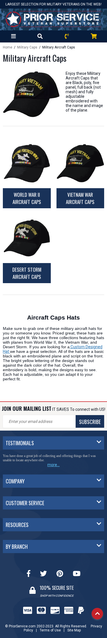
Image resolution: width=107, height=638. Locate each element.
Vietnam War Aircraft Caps (80, 198)
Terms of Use (50, 630)
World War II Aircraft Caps (27, 198)
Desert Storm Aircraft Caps (26, 273)
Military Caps (27, 47)
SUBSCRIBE (90, 421)
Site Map (74, 630)
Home (7, 47)
